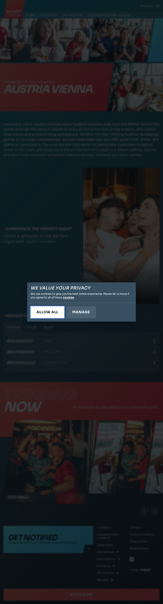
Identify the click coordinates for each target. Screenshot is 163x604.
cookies (68, 297)
